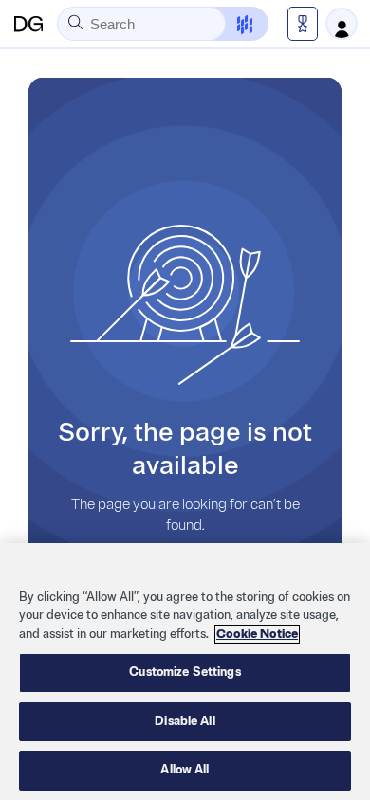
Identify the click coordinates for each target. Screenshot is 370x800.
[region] (185, 671)
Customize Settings (184, 672)
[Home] (28, 23)
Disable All (184, 721)
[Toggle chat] (232, 24)
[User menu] (341, 23)
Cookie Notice (257, 634)
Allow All (184, 769)
